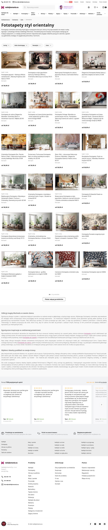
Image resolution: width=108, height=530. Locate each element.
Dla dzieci (30, 453)
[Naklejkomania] (13, 463)
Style (29, 476)
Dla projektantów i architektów (65, 468)
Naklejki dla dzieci (4, 13)
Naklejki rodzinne (86, 453)
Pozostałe (73, 13)
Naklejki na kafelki (33, 450)
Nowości (76, 2)
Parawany (4, 450)
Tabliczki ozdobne (6, 452)
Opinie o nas (59, 481)
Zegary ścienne (33, 513)
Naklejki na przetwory (87, 445)
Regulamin (85, 473)
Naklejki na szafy (59, 445)
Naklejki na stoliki (60, 448)
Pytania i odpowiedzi (88, 468)
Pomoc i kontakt (103, 2)
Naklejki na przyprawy (87, 442)
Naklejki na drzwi (59, 442)
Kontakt (57, 484)
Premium (31, 505)
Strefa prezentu (99, 13)
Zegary (58, 13)
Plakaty (50, 13)
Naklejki (15, 13)
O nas (57, 478)
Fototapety (24, 13)
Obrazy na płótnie (6, 447)
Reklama (90, 13)
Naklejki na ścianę (33, 448)
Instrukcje (95, 2)
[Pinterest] (105, 524)
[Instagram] (95, 524)
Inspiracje (88, 2)
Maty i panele (33, 13)
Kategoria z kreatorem (35, 511)
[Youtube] (100, 524)
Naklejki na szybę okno (61, 453)
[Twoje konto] (89, 7)
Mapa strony (86, 478)
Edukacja (82, 13)
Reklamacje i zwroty (88, 470)
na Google (104, 382)
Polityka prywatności (88, 476)
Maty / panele (32, 442)
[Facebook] (90, 524)
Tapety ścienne (33, 492)
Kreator (82, 2)
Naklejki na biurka (60, 450)
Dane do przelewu (61, 476)
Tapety (65, 13)
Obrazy (43, 13)
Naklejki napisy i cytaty (87, 448)
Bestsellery (31, 489)
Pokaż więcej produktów (54, 299)
